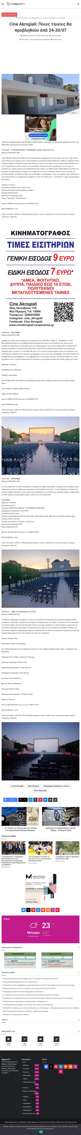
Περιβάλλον (27, 1103)
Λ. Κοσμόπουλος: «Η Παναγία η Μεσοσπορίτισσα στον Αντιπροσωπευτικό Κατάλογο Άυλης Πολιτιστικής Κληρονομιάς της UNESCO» (13, 861)
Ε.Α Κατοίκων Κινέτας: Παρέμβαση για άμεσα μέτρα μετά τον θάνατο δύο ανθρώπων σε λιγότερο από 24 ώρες (39, 985)
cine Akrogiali (18, 786)
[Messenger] (45, 800)
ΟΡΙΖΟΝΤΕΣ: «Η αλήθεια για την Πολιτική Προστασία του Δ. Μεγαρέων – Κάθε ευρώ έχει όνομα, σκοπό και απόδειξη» (41, 1008)
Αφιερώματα (27, 1110)
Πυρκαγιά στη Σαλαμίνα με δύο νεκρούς (16, 1014)
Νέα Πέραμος (34, 786)
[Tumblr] (35, 800)
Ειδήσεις (25, 18)
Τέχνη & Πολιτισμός (29, 1082)
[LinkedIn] (30, 800)
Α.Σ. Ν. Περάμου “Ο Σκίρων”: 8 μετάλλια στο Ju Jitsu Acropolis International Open (40, 859)
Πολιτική (26, 1072)
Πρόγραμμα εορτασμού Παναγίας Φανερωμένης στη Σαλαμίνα (23, 991)
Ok (41, 1132)
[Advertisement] (40, 58)
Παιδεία (25, 1096)
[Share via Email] (50, 800)
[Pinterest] (40, 800)
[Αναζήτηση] (78, 5)
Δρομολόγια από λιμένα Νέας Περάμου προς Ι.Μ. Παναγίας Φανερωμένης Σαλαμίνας (30, 978)
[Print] (55, 800)
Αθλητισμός (27, 1075)
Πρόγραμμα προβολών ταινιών (57, 786)
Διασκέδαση (27, 1107)
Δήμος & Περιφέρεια (30, 1091)
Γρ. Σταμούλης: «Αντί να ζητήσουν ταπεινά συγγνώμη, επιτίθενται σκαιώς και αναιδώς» (31, 995)
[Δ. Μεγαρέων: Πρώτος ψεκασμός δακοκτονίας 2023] (67, 848)
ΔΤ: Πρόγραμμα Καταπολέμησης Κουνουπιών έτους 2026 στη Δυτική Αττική (28, 1004)
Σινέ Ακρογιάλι (41, 791)
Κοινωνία (26, 1068)
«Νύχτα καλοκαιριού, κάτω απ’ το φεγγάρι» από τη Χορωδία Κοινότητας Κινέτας (29, 988)
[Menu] (3, 5)
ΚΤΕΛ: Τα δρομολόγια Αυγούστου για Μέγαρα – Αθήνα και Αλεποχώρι (25, 1011)
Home (19, 18)
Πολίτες (25, 1087)
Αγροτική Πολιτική (29, 1113)
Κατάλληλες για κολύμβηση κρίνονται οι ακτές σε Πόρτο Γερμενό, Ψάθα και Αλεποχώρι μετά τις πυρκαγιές (38, 998)
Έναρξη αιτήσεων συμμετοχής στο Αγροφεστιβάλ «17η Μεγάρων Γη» (25, 1001)
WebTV (25, 1079)
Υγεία (25, 1100)
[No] (78, 1129)
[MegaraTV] (16, 4)
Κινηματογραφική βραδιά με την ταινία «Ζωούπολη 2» (20, 982)
